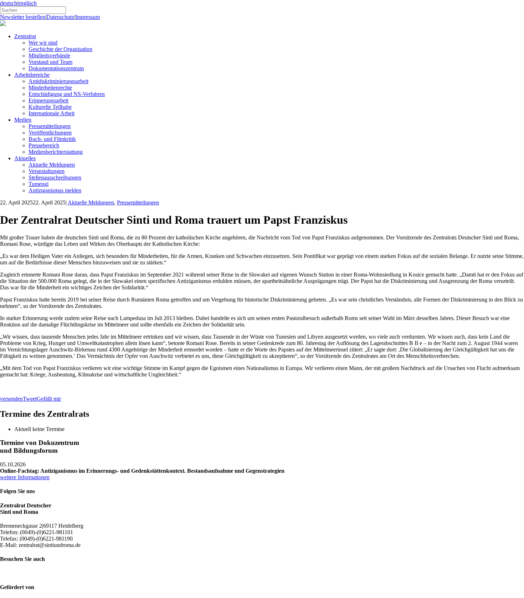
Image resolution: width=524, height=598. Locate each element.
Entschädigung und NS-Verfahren (67, 94)
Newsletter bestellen (22, 17)
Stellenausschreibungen (55, 177)
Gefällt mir (49, 399)
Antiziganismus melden (55, 190)
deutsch (8, 3)
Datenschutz (60, 17)
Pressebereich (44, 145)
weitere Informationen (25, 477)
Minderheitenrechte (50, 88)
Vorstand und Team (50, 62)
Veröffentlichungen (50, 133)
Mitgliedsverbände (49, 55)
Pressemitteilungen (50, 126)
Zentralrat (25, 36)
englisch (27, 3)
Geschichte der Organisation (60, 49)
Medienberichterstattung (56, 152)
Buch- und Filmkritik (52, 139)
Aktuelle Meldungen (52, 165)
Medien (22, 120)
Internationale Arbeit (52, 113)
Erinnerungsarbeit (48, 100)
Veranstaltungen (47, 171)
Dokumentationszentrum (56, 68)
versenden (11, 399)
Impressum (87, 17)
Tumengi (38, 184)
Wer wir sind (43, 43)
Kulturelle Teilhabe (50, 107)
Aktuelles (25, 158)
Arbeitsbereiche (32, 75)
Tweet (30, 399)
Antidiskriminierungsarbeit (58, 81)
